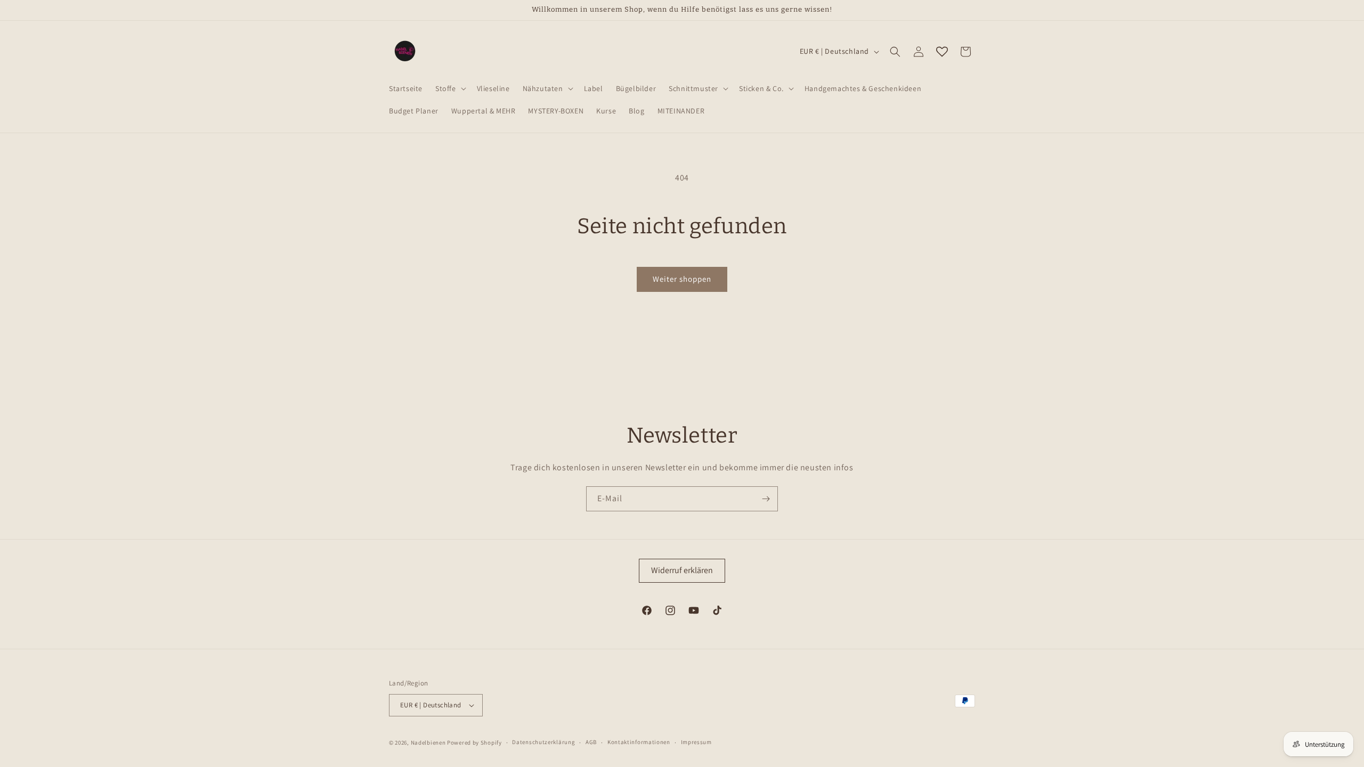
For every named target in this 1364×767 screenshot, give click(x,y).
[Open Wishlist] (942, 51)
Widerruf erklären (682, 570)
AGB (591, 742)
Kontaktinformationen (638, 742)
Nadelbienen (428, 742)
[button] (449, 88)
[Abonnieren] (765, 498)
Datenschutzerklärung (543, 742)
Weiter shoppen (682, 279)
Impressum (696, 742)
